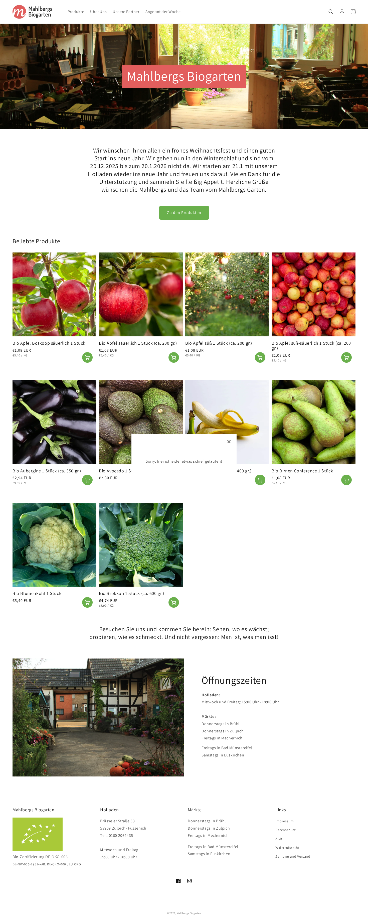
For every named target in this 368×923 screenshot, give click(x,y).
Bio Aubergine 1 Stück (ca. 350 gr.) (47, 470)
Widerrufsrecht (287, 847)
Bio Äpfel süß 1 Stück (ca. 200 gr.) (218, 343)
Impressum (284, 821)
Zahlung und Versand (292, 856)
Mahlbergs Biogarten (189, 913)
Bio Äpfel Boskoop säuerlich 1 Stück (49, 343)
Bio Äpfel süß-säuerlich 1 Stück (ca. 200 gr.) (311, 346)
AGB (278, 839)
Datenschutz (285, 830)
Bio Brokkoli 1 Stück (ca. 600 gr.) (131, 593)
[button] (330, 11)
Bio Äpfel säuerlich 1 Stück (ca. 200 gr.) (138, 343)
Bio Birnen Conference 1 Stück (302, 470)
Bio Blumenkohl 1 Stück (37, 593)
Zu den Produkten (184, 212)
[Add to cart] (87, 357)
